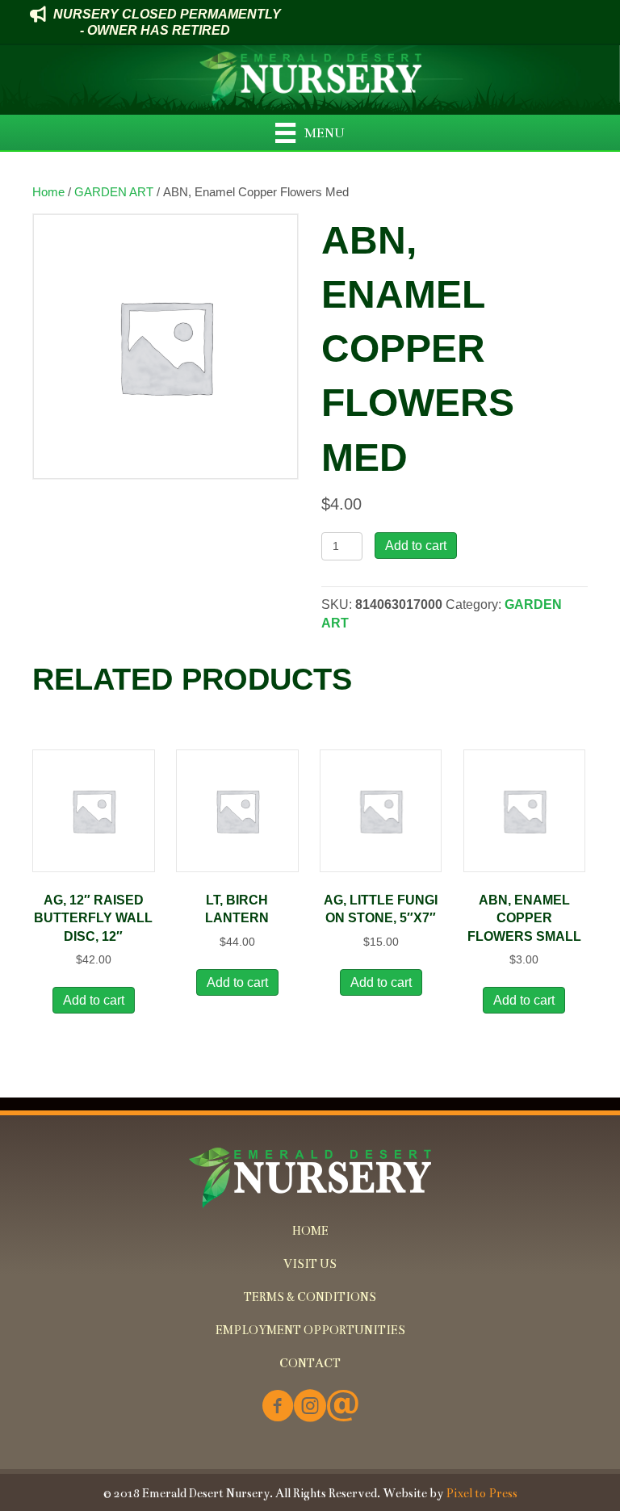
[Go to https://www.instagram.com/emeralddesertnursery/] (310, 1407)
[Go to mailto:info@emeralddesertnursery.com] (342, 1407)
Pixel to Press (481, 1493)
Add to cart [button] (93, 1000)
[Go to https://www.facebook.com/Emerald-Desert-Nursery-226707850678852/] (278, 1407)
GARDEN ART (113, 192)
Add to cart (415, 545)
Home (48, 192)
